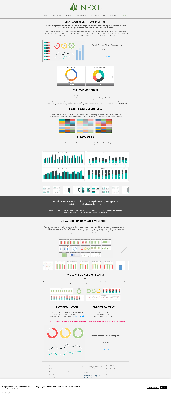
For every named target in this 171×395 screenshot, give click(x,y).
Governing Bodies (111, 378)
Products (51, 366)
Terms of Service (110, 366)
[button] (56, 15)
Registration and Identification (114, 375)
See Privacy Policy (7, 393)
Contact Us (52, 378)
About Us (51, 375)
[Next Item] (123, 166)
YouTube (67, 366)
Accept (163, 387)
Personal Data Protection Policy (114, 369)
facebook (67, 369)
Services (51, 369)
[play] (125, 84)
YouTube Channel (77, 316)
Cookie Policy (109, 372)
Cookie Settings (152, 387)
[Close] (170, 381)
